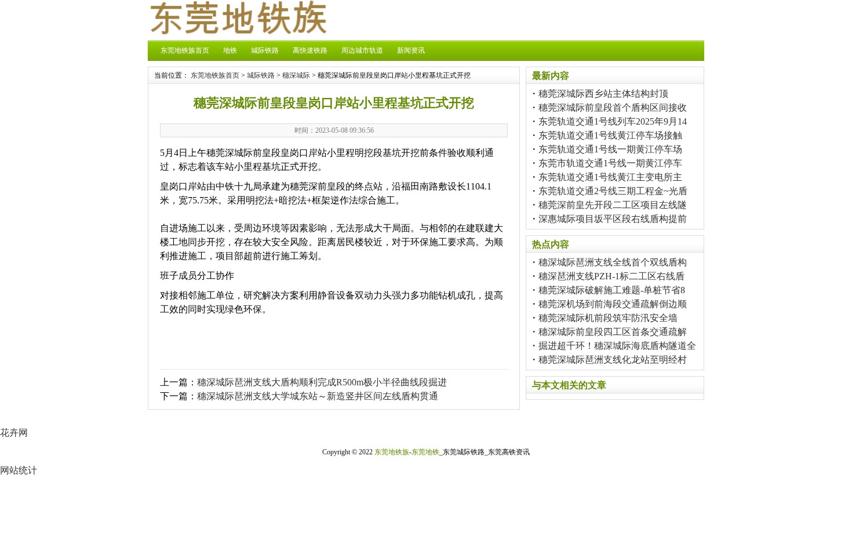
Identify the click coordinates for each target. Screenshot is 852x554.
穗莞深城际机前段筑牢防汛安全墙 (608, 318)
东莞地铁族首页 (185, 50)
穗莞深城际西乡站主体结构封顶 (603, 94)
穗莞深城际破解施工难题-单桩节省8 (611, 290)
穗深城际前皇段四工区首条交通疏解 (612, 332)
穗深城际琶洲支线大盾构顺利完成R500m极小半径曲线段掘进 (322, 382)
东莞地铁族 (391, 452)
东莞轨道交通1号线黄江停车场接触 (610, 135)
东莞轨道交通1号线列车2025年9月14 (612, 121)
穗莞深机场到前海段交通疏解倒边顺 (612, 304)
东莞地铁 (425, 452)
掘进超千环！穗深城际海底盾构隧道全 (617, 346)
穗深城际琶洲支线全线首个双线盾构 (612, 262)
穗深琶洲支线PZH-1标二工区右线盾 (611, 276)
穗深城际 (296, 75)
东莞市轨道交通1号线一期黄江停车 (610, 163)
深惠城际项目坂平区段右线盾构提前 (612, 219)
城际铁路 (265, 50)
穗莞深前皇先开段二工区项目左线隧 (612, 205)
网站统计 (18, 470)
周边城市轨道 (362, 50)
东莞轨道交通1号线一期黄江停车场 (610, 149)
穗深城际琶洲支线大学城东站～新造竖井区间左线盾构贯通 (317, 396)
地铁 (230, 50)
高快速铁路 (310, 50)
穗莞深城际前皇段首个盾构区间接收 (612, 107)
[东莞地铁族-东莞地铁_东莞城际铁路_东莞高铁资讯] (237, 31)
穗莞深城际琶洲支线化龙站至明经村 (612, 360)
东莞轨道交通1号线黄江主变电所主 (610, 177)
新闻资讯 (411, 50)
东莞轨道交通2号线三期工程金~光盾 (612, 191)
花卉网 (14, 433)
